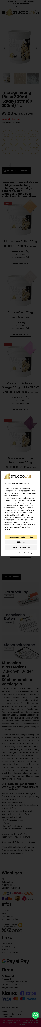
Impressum (12, 553)
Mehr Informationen (21, 547)
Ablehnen (21, 542)
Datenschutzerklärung (24, 553)
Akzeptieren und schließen (21, 537)
